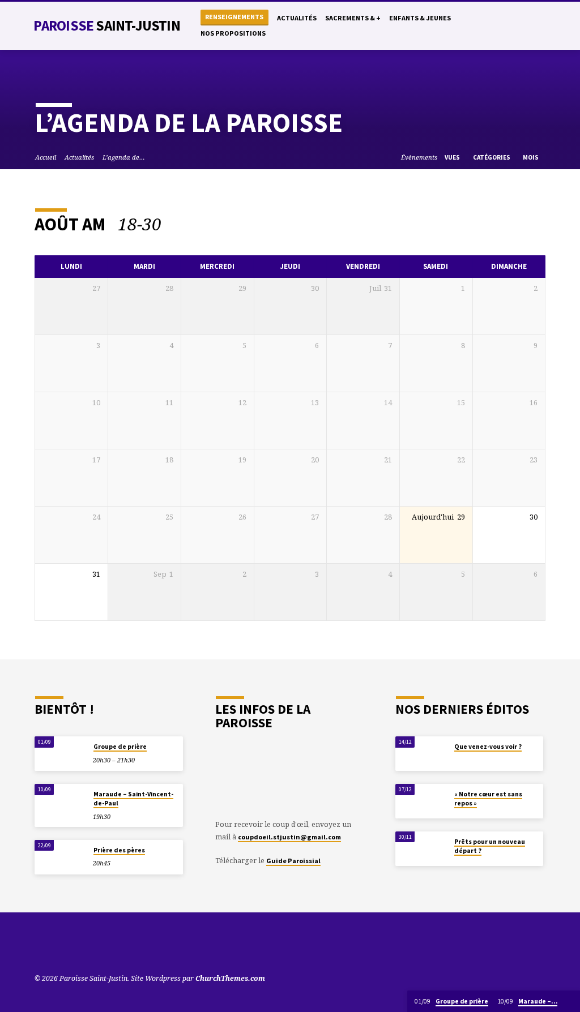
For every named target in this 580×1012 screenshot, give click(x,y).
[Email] (541, 25)
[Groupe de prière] (60, 753)
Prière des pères (119, 850)
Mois (531, 157)
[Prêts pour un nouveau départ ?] (421, 848)
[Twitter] (507, 25)
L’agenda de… (124, 157)
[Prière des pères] (60, 857)
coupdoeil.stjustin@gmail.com (289, 837)
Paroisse (106, 25)
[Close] (570, 1001)
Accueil (45, 157)
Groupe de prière (120, 747)
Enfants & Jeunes (420, 18)
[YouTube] (496, 25)
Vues (453, 157)
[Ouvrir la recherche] (483, 26)
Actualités (297, 18)
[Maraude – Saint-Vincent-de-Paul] (60, 801)
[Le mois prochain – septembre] (510, 223)
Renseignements (234, 16)
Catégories (492, 157)
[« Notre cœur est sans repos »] (421, 801)
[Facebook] (518, 25)
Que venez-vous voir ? (488, 747)
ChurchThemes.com (230, 978)
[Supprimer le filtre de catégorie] (173, 223)
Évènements (419, 157)
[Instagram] (530, 25)
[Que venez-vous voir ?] (421, 753)
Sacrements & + (353, 18)
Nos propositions (233, 33)
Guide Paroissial (293, 860)
